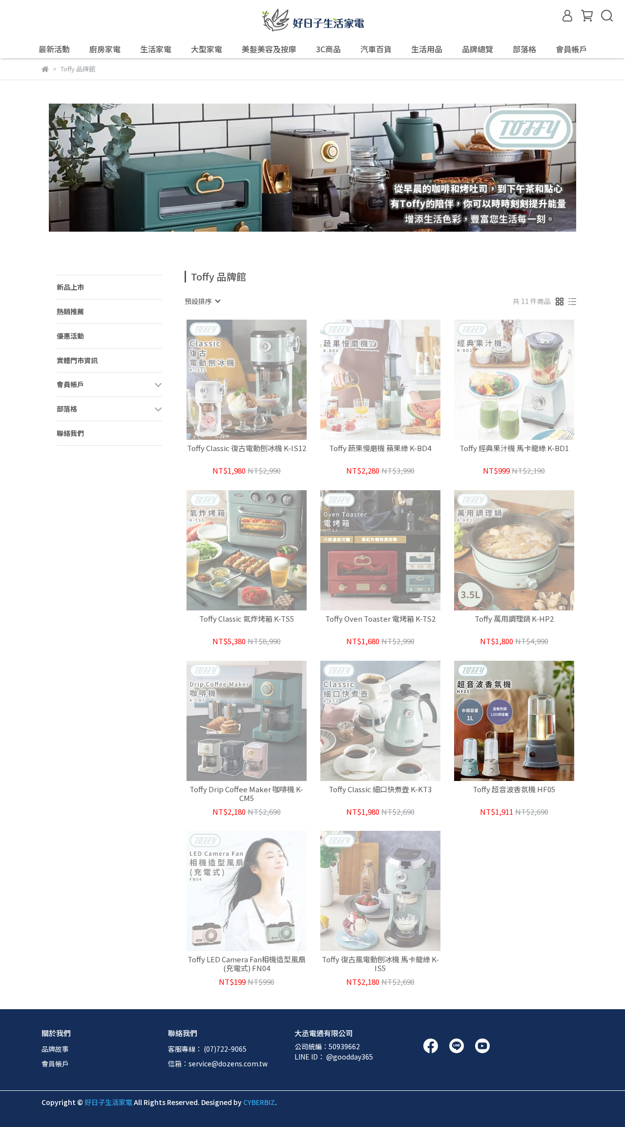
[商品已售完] (260, 380)
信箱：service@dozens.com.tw (218, 1063)
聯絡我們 (70, 433)
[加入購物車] (528, 721)
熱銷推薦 (70, 311)
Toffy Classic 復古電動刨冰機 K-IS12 (246, 448)
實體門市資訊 (77, 360)
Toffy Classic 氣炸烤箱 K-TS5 (246, 619)
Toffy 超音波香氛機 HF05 (514, 789)
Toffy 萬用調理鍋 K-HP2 (514, 619)
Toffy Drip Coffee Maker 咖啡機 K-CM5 (246, 793)
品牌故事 (55, 1049)
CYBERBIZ (259, 1102)
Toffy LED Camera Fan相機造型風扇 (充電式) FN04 (247, 964)
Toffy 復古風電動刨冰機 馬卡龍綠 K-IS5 (380, 964)
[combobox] (202, 301)
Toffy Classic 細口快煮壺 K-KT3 (380, 789)
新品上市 (70, 287)
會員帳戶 (55, 1063)
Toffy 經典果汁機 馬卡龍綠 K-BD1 (514, 448)
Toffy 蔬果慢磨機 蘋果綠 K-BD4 (380, 448)
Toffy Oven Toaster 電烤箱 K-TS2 (380, 619)
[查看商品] (233, 380)
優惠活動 (70, 336)
